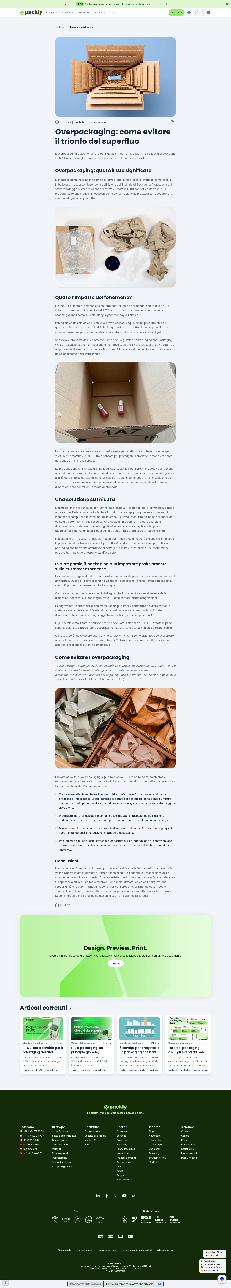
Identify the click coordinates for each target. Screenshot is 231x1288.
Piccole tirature (60, 1144)
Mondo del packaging (35, 1043)
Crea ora (116, 963)
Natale (120, 1171)
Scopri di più (99, 4)
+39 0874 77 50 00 (33, 1131)
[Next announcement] (160, 3)
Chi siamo (186, 1131)
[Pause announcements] (166, 3)
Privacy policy (85, 1250)
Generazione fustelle (95, 1135)
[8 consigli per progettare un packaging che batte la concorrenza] (139, 1028)
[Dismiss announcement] (226, 3)
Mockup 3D (90, 1140)
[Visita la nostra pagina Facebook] (106, 1195)
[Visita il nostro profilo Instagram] (115, 1195)
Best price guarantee (63, 1166)
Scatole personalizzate (64, 1135)
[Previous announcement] (65, 3)
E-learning (154, 1153)
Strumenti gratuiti (157, 1157)
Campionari (155, 1149)
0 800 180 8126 (31, 1144)
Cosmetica (122, 1140)
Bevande (121, 1135)
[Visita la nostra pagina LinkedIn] (98, 1195)
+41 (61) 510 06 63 (32, 1153)
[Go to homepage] (31, 12)
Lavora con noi (189, 1153)
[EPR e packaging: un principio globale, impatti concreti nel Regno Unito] (91, 1028)
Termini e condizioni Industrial (136, 1250)
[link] (81, 27)
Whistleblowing (165, 1250)
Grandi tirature (59, 1140)
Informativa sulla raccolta (85, 1283)
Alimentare (122, 1131)
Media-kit (154, 1162)
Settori (82, 12)
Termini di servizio (106, 1250)
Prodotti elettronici (126, 1157)
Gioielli (120, 1166)
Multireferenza (59, 1157)
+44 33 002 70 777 (33, 1135)
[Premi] (77, 1220)
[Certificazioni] (151, 1220)
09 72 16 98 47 (31, 1140)
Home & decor (124, 1153)
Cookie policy (65, 1250)
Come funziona (60, 1131)
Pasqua (120, 1175)
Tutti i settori (123, 1179)
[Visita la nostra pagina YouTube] (124, 1195)
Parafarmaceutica (126, 1149)
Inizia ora (176, 12)
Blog (61, 27)
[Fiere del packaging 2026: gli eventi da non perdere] (188, 1028)
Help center (155, 1140)
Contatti (113, 12)
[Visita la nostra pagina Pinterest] (133, 1195)
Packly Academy (190, 1157)
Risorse (98, 12)
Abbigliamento (124, 1162)
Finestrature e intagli (62, 1162)
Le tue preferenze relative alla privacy (129, 1283)
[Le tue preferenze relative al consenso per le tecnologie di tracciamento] (5, 1282)
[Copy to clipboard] (173, 122)
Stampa (50, 12)
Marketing (122, 1144)
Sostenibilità (187, 1149)
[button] (189, 12)
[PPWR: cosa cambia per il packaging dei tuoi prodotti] (43, 1028)
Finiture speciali (60, 1153)
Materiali (56, 1149)
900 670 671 (30, 1149)
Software (66, 12)
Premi (184, 1140)
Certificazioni (188, 1144)
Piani (87, 1144)
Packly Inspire (156, 1144)
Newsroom (154, 1135)
